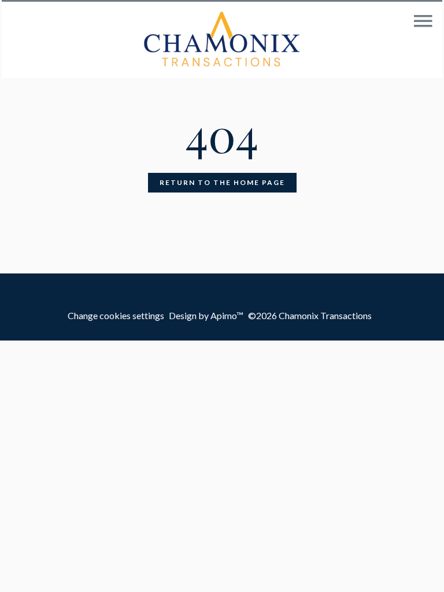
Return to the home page (222, 182)
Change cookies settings (116, 315)
